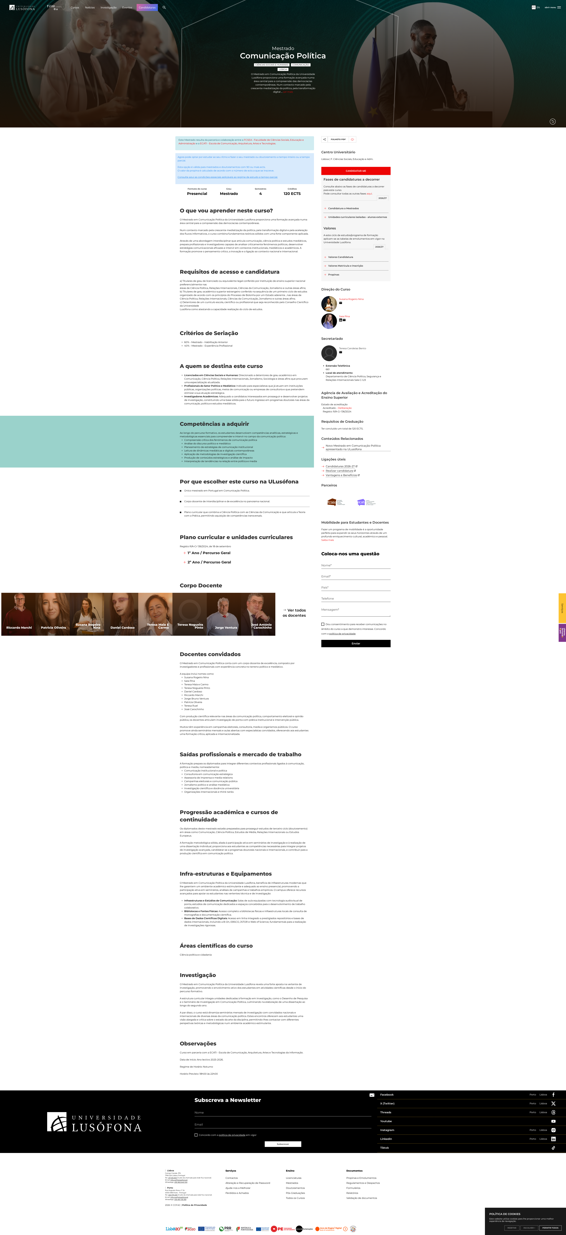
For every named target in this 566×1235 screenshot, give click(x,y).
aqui (369, 193)
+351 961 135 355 (180, 1199)
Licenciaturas (293, 1178)
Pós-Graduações (295, 1193)
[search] (164, 7)
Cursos (75, 7)
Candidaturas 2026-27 (340, 466)
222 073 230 (172, 1195)
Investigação (108, 7)
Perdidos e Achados (237, 1193)
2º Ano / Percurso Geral (209, 562)
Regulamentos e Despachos (363, 1183)
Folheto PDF (338, 139)
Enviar (356, 643)
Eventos (127, 7)
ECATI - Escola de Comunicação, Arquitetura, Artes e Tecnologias (237, 143)
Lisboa (283, 69)
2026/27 (383, 198)
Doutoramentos (295, 1188)
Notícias (90, 7)
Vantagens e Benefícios (341, 475)
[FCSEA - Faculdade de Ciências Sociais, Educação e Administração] (336, 502)
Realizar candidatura (339, 470)
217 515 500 (172, 1178)
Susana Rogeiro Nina (351, 299)
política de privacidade (342, 633)
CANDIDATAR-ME (356, 170)
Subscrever (283, 1144)
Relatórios (352, 1193)
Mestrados (292, 1183)
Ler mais (288, 91)
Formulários (353, 1188)
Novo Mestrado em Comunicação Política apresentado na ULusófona (353, 447)
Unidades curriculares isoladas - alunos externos (357, 217)
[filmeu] (54, 7)
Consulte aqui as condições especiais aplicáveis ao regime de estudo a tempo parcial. (228, 177)
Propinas (333, 274)
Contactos (232, 1178)
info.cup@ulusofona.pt (179, 1197)
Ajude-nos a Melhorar (238, 1188)
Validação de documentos (361, 1198)
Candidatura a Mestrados (343, 208)
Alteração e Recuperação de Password (248, 1183)
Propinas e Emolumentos (361, 1178)
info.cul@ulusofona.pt (178, 1180)
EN (538, 7)
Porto (533, 1094)
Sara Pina (344, 316)
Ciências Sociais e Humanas (271, 64)
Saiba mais (327, 540)
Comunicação (300, 64)
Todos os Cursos (295, 1198)
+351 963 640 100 (180, 1182)
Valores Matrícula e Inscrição (345, 265)
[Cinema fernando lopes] (562, 633)
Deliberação (345, 408)
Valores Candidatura (340, 257)
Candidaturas (147, 7)
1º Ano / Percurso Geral (209, 553)
